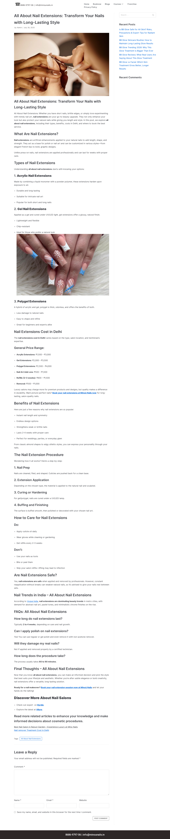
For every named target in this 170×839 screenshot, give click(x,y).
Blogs (107, 4)
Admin (19, 28)
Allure (39, 709)
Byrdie (40, 705)
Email (50, 800)
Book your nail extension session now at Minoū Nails (66, 687)
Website (83, 800)
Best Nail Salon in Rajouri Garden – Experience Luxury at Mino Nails (46, 727)
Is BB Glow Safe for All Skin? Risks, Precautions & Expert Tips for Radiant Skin (137, 32)
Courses (117, 4)
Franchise (132, 4)
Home (86, 4)
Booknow (97, 4)
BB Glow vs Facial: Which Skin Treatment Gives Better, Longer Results (134, 65)
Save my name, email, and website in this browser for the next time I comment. (54, 812)
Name (17, 800)
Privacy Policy (90, 7)
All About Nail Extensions (31, 739)
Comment (19, 766)
